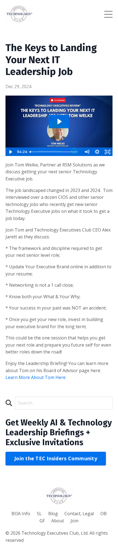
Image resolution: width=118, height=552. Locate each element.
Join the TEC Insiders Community (55, 458)
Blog (53, 514)
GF (42, 521)
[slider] (54, 151)
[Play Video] (10, 151)
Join (74, 521)
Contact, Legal (79, 514)
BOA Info (21, 514)
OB (103, 514)
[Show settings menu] (97, 151)
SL (39, 514)
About (57, 521)
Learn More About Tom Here (35, 377)
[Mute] (87, 151)
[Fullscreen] (107, 151)
